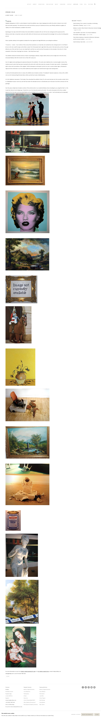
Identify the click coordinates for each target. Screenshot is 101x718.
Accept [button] (97, 714)
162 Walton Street (9, 691)
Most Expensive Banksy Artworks (31, 704)
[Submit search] (95, 4)
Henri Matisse (42, 691)
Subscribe (62, 4)
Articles (75, 4)
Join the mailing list (91, 687)
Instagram (89, 687)
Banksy (35, 4)
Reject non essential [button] (87, 714)
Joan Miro (42, 695)
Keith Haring (42, 700)
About (56, 4)
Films (81, 4)
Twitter (86, 687)
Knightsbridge (8, 693)
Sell (85, 4)
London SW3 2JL (9, 695)
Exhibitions (41, 4)
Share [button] (8, 676)
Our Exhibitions (27, 691)
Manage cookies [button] (75, 714)
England (7, 698)
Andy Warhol (42, 702)
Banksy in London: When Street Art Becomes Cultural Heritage (87, 28)
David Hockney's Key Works (79, 41)
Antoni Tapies (42, 698)
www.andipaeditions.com (16, 706)
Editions (90, 4)
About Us (26, 698)
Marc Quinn (42, 704)
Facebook (83, 687)
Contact (69, 4)
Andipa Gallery (9, 4)
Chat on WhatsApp (9, 704)
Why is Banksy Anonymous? (30, 702)
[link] (9, 704)
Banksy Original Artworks (29, 689)
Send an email (94, 687)
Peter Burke (42, 693)
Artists (29, 4)
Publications (49, 4)
